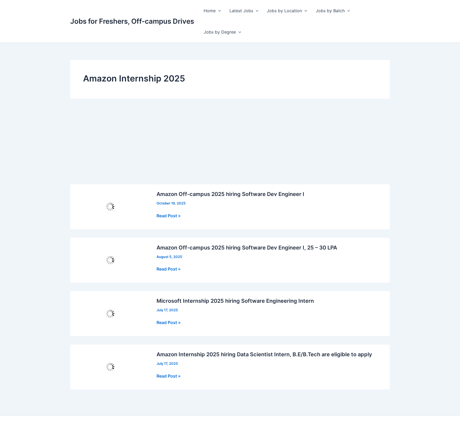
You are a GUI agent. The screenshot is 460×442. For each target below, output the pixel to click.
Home (210, 10)
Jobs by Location (284, 10)
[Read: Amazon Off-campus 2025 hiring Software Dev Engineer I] (110, 206)
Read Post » (169, 216)
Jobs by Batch (330, 10)
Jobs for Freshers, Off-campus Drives (132, 21)
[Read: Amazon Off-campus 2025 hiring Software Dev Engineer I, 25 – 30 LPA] (110, 259)
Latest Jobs (241, 10)
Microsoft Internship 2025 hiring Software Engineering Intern (235, 301)
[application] (218, 10)
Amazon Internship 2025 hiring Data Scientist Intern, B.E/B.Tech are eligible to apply (264, 354)
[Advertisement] (230, 144)
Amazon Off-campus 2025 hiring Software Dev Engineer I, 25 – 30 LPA (247, 247)
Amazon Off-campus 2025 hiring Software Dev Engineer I (230, 194)
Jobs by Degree (220, 32)
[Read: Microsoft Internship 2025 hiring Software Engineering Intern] (110, 313)
